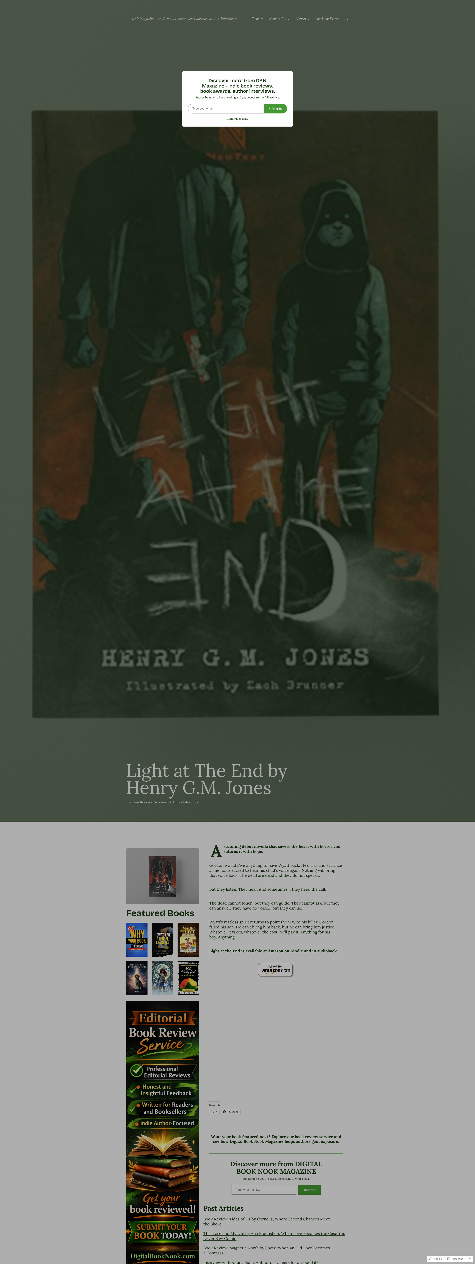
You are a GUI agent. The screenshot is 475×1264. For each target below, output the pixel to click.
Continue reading (237, 118)
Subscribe (276, 108)
